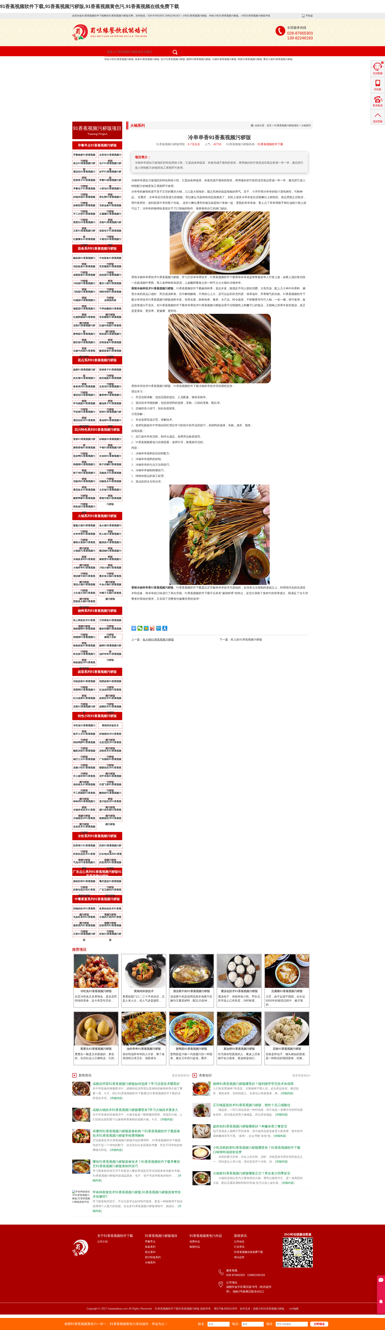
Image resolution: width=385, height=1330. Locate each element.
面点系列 (150, 1252)
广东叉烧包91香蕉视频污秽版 (110, 890)
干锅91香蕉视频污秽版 (110, 448)
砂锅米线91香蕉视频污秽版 (84, 198)
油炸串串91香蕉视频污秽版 (110, 655)
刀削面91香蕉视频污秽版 (84, 292)
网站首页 (85, 66)
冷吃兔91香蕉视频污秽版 (84, 726)
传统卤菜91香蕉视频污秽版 (84, 682)
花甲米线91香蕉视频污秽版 (110, 777)
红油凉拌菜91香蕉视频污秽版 (110, 690)
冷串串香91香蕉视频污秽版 (84, 534)
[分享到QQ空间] (146, 628)
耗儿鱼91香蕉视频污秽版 (110, 534)
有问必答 (239, 1257)
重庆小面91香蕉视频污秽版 (278, 59)
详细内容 (116, 1098)
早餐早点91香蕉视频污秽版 (97, 145)
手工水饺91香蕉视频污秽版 (84, 214)
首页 (269, 125)
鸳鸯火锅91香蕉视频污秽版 (84, 526)
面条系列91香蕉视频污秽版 (97, 248)
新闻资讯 (85, 76)
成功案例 (253, 66)
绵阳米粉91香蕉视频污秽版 (110, 292)
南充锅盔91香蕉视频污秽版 (110, 379)
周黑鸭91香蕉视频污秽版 (84, 690)
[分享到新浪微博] (152, 628)
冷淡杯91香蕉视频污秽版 (110, 457)
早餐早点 (150, 1241)
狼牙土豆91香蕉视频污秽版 (84, 734)
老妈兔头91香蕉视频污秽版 (84, 785)
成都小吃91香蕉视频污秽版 (84, 768)
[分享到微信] (140, 628)
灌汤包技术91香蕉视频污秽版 (84, 421)
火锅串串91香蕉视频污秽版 (84, 568)
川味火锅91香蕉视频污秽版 (110, 568)
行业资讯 (239, 1246)
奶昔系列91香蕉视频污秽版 (110, 863)
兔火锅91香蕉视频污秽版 (110, 526)
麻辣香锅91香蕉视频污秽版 (84, 448)
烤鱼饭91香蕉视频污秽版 (84, 507)
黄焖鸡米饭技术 (110, 725)
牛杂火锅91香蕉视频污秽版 (110, 585)
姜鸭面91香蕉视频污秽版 (84, 334)
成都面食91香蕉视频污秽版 (84, 275)
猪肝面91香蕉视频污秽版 (84, 343)
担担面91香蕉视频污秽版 (110, 275)
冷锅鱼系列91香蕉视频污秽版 (84, 560)
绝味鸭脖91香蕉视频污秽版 (84, 743)
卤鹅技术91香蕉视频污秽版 (110, 707)
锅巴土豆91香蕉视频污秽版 (84, 760)
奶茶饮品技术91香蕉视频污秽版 (84, 855)
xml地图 (294, 1308)
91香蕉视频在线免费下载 (123, 76)
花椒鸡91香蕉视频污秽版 (84, 482)
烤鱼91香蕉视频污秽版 (250, 59)
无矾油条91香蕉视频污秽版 (110, 206)
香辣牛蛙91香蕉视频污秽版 (110, 499)
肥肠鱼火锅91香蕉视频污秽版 (84, 602)
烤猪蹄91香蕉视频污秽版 (84, 465)
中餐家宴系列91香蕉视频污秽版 (97, 899)
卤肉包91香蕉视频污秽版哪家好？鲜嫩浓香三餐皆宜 (250, 1126)
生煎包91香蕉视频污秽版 (110, 155)
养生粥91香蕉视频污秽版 (110, 198)
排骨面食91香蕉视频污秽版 (110, 343)
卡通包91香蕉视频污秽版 (110, 240)
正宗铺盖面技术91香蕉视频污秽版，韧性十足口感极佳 (251, 1105)
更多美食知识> (301, 1075)
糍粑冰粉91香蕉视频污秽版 (84, 751)
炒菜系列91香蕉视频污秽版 (110, 926)
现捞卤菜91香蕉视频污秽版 (110, 682)
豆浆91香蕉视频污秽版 (84, 231)
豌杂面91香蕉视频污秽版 (84, 259)
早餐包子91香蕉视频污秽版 (84, 189)
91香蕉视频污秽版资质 (290, 66)
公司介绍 (102, 1241)
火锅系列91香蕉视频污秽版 (97, 516)
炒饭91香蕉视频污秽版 (110, 934)
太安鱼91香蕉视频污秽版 (110, 490)
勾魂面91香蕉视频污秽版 (84, 301)
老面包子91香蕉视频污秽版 (110, 231)
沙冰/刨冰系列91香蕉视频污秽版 (110, 855)
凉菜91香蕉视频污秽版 (84, 707)
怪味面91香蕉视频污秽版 (110, 334)
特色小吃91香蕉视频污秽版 (119, 59)
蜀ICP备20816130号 (225, 1308)
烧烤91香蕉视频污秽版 (198, 59)
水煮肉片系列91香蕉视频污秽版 (110, 918)
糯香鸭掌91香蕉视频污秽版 (84, 499)
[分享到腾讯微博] (158, 628)
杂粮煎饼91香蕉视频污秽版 (84, 206)
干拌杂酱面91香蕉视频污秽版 (110, 309)
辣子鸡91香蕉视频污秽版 (84, 473)
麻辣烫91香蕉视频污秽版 (110, 560)
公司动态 (239, 1241)
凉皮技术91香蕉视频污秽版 (84, 827)
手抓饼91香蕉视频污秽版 (84, 412)
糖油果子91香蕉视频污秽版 (110, 404)
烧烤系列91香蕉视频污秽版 (97, 610)
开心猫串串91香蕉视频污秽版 (84, 777)
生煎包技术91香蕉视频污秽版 (110, 743)
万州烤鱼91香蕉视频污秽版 (110, 621)
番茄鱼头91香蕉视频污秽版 (84, 490)
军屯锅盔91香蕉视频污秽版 (84, 404)
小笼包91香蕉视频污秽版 (110, 189)
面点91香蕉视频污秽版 (84, 164)
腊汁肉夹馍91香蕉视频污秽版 (110, 810)
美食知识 (205, 1075)
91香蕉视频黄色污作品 (217, 66)
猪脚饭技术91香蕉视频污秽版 (110, 819)
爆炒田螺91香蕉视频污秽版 (110, 629)
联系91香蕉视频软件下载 (172, 76)
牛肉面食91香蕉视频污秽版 (110, 259)
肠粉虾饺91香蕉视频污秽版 (84, 882)
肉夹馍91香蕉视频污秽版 (84, 379)
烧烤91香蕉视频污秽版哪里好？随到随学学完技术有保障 (253, 1083)
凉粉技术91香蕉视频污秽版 (110, 751)
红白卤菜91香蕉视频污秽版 (84, 699)
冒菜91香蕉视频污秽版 (84, 440)
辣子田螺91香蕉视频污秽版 (110, 465)
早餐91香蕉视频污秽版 (110, 181)
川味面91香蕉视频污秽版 (84, 284)
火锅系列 (306, 125)
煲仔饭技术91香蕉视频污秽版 (110, 802)
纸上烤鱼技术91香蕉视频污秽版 (84, 621)
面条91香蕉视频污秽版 (147, 59)
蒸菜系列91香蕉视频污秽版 (84, 926)
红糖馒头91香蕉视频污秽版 (84, 240)
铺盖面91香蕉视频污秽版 (84, 309)
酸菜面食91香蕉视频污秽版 (110, 351)
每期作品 (194, 1246)
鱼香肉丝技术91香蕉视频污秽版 (110, 909)
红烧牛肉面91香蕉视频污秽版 (110, 326)
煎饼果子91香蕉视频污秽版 (84, 181)
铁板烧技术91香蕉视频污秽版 (84, 663)
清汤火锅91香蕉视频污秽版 (84, 585)
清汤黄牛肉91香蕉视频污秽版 (84, 577)
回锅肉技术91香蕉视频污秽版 (84, 909)
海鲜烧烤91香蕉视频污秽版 (84, 629)
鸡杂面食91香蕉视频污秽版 (84, 267)
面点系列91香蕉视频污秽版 (97, 360)
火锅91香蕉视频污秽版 (224, 59)
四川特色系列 (153, 1257)
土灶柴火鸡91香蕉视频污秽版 (84, 594)
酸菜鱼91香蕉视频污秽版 (110, 543)
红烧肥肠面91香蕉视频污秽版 (84, 318)
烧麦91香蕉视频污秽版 (84, 370)
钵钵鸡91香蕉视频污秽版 (84, 802)
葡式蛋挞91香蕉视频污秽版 (110, 882)
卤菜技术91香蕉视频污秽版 (110, 699)
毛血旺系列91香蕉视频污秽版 (84, 918)
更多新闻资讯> (181, 1075)
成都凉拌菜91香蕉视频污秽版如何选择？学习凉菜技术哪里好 (136, 1083)
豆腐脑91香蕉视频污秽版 (110, 214)
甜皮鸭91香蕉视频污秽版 (84, 457)
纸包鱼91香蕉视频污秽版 (84, 655)
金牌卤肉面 (110, 300)
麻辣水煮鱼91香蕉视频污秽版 (84, 543)
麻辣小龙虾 (110, 637)
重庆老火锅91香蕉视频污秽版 (110, 577)
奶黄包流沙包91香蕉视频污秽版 (84, 890)
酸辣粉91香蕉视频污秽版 (110, 793)
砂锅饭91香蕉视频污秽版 (110, 440)
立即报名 (319, 1324)
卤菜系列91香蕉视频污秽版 (97, 671)
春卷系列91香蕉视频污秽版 (84, 387)
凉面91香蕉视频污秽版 (84, 326)
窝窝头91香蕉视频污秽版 (84, 223)
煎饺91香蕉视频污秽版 (110, 412)
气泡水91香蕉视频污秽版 (84, 863)
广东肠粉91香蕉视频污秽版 (110, 760)
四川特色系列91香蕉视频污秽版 (97, 429)
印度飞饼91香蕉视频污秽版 (110, 785)
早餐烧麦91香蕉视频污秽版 (84, 155)
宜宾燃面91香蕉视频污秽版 (110, 267)
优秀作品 (194, 1241)
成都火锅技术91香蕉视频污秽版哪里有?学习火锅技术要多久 (135, 1110)
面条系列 (150, 1246)
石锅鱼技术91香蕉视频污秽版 (84, 819)
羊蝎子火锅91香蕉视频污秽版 (110, 594)
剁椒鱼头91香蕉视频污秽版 (110, 482)
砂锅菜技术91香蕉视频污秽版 (110, 734)
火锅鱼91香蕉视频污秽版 (84, 551)
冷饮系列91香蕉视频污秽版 (97, 836)
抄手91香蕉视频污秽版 (110, 172)
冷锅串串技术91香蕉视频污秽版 (84, 810)
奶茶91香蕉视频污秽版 (110, 846)
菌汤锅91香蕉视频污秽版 (110, 551)
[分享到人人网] (164, 628)
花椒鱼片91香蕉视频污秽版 (110, 473)
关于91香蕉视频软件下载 (123, 66)
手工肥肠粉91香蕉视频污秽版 (84, 793)
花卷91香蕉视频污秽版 (110, 223)
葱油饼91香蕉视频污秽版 (110, 421)
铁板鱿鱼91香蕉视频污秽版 (84, 646)
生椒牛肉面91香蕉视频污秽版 (84, 351)
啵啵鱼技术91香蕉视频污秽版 (110, 768)
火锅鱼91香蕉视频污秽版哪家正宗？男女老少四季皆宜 (251, 1173)
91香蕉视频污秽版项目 (171, 66)
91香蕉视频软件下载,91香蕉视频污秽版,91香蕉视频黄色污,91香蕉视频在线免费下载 (89, 6)
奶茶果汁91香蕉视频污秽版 (84, 846)
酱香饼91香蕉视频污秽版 (110, 396)
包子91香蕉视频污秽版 (173, 59)
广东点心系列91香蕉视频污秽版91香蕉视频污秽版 (97, 874)
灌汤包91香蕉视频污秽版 (84, 172)
